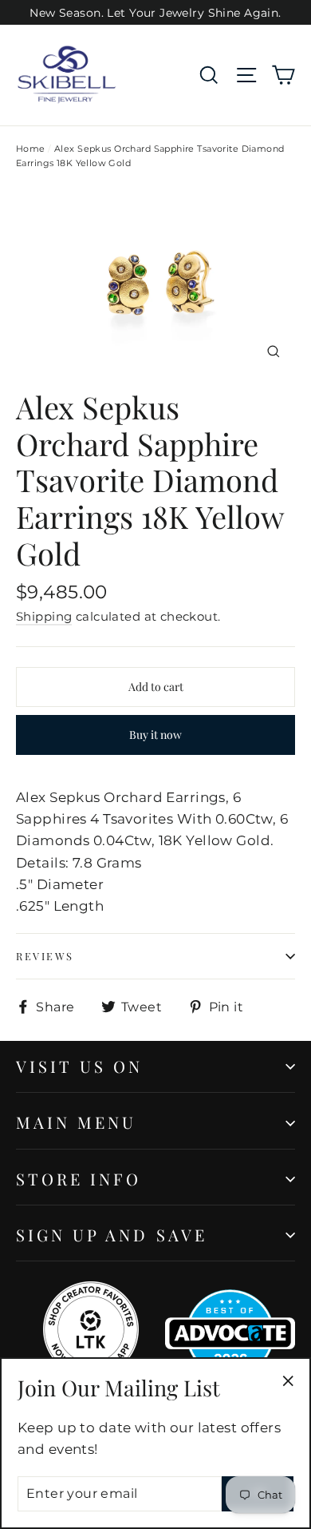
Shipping (44, 616)
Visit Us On (80, 1066)
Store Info (79, 1178)
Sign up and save (111, 1234)
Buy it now (155, 734)
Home (30, 148)
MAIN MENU (76, 1122)
